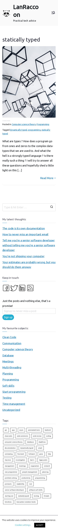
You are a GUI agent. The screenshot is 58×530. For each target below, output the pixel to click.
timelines (8, 502)
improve (8, 460)
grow (41, 454)
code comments (22, 436)
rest (30, 484)
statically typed (23, 496)
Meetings (8, 361)
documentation (10, 448)
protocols (8, 484)
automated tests (34, 430)
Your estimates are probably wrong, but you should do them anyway (29, 265)
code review (37, 436)
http (49, 454)
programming (34, 130)
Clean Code (9, 337)
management (9, 466)
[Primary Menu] (53, 12)
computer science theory (13, 442)
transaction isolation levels (26, 502)
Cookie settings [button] (22, 525)
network (47, 466)
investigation (20, 460)
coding (48, 436)
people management (29, 472)
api (6, 430)
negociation (35, 466)
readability (20, 484)
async (21, 430)
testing (36, 496)
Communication (11, 343)
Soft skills (8, 385)
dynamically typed (18, 130)
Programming (43, 124)
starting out (9, 496)
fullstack (32, 454)
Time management (13, 403)
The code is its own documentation (23, 228)
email (40, 448)
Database (8, 355)
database (30, 442)
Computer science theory (24, 124)
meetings (22, 466)
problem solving (11, 478)
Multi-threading (11, 367)
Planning (7, 373)
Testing (6, 397)
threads (46, 496)
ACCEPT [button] (39, 525)
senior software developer (14, 490)
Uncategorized (11, 409)
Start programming (13, 391)
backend (48, 430)
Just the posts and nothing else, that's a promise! (26, 303)
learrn (32, 460)
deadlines (42, 442)
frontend (20, 454)
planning (45, 472)
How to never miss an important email (25, 234)
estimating (9, 454)
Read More (47, 178)
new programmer (11, 472)
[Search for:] (29, 207)
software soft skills (36, 490)
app (13, 430)
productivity (26, 478)
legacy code (43, 460)
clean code (8, 436)
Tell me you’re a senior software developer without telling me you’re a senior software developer (28, 245)
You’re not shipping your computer (23, 256)
